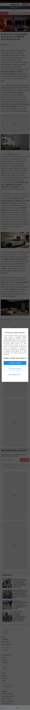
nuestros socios (22, 335)
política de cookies (18, 352)
